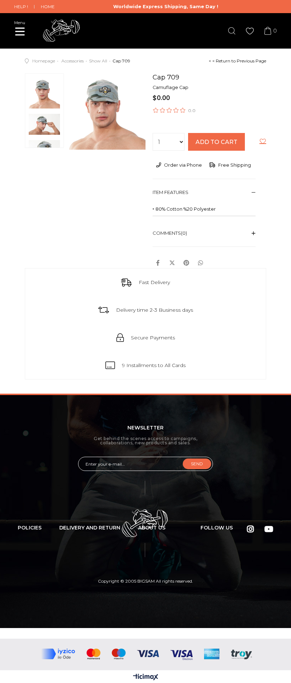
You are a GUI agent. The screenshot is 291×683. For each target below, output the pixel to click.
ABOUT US (151, 527)
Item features (170, 192)
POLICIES (30, 527)
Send (197, 463)
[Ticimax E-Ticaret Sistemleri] (145, 677)
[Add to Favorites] (262, 142)
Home (48, 6)
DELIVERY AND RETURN (89, 527)
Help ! (21, 6)
